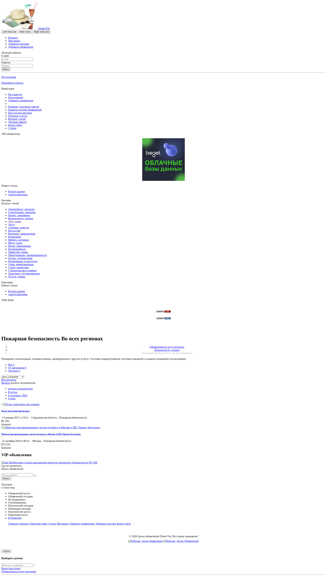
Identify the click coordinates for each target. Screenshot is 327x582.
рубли (12, 392)
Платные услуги (17, 115)
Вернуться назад (10, 568)
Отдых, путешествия (20, 258)
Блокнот (13, 37)
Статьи (12, 128)
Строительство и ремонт (22, 270)
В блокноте (14, 517)
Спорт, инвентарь (18, 267)
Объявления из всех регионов (18, 571)
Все (11, 364)
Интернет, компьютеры (21, 233)
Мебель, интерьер (18, 239)
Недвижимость (17, 249)
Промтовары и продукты (22, 261)
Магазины (14, 40)
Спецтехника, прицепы (22, 212)
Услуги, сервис (17, 276)
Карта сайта (15, 125)
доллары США (17, 395)
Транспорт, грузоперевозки (24, 273)
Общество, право (18, 252)
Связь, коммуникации (21, 264)
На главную (15, 94)
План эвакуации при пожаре (15, 411)
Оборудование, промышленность (27, 255)
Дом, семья (14, 221)
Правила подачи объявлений (25, 109)
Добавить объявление (20, 46)
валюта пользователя (20, 388)
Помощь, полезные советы (23, 106)
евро (11, 398)
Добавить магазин (18, 43)
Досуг (11, 224)
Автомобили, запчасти (21, 209)
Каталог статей (17, 118)
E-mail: (5, 55)
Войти (6, 69)
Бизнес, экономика (19, 215)
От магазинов (17, 367)
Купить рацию (16, 191)
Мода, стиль (15, 242)
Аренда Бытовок (18, 194)
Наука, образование (19, 246)
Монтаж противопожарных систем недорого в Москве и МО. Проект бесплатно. (41, 434)
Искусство (14, 230)
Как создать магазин (20, 112)
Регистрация (8, 77)
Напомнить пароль (12, 82)
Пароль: (6, 62)
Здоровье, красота (18, 227)
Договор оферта (17, 122)
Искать (6, 478)
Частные (14, 370)
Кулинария (14, 236)
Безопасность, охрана (20, 218)
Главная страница (18, 523)
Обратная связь (38, 523)
